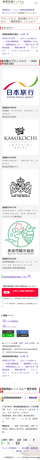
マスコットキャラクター (21, 51)
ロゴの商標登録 (12, 321)
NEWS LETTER (8, 38)
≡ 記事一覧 (24, 34)
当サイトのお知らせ (28, 38)
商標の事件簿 (20, 48)
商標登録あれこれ (13, 45)
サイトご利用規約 (9, 448)
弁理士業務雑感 (12, 41)
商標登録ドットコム (10, 10)
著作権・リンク (22, 451)
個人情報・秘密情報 (30, 448)
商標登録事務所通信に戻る (15, 277)
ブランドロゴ (11, 13)
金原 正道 (23, 343)
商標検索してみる (31, 41)
